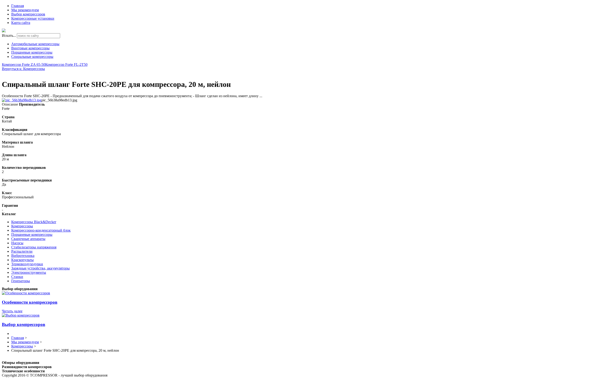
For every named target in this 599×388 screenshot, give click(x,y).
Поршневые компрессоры (31, 52)
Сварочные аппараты (28, 239)
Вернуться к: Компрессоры (23, 69)
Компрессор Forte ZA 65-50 (23, 65)
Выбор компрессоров (28, 14)
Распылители (22, 251)
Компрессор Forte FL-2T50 (66, 65)
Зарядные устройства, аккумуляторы (40, 268)
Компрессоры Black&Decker (33, 222)
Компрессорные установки (32, 18)
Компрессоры (22, 226)
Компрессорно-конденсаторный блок (41, 230)
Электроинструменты (28, 272)
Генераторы (20, 281)
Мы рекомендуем (25, 10)
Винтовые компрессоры (30, 48)
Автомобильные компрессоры (35, 44)
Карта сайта (20, 23)
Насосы (17, 243)
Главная (17, 6)
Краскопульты (22, 260)
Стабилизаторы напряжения (33, 247)
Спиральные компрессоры (32, 57)
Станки (17, 277)
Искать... (9, 35)
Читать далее (12, 311)
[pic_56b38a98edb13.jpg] (21, 100)
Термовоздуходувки (27, 264)
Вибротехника (22, 256)
